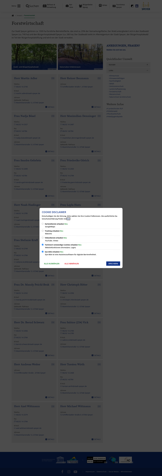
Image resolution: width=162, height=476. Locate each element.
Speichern (113, 263)
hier (68, 219)
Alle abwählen (72, 263)
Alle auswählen (51, 263)
